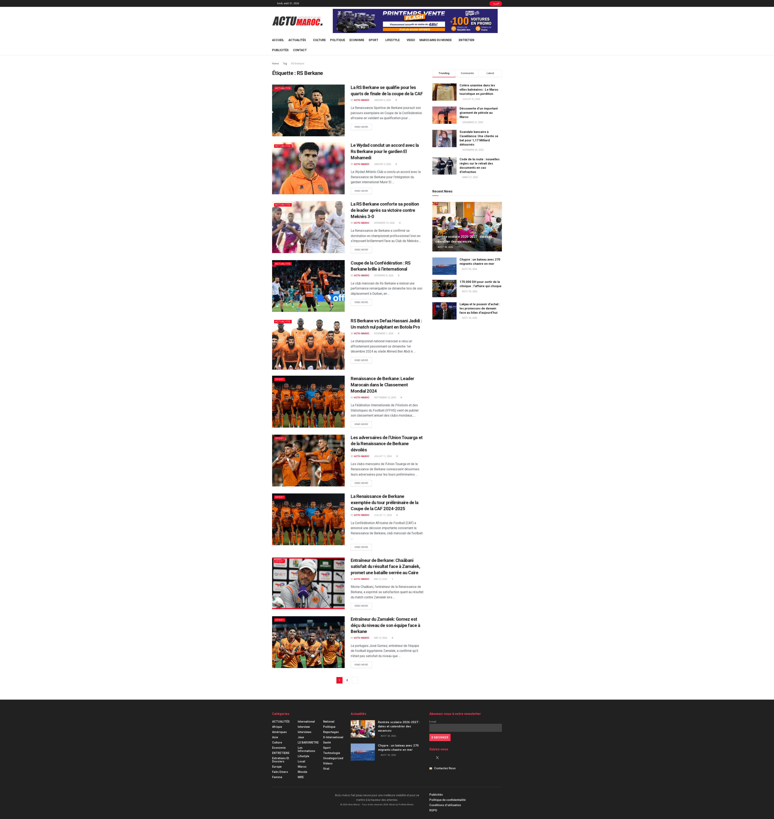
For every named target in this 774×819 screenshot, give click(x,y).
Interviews (304, 732)
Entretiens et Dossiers (280, 760)
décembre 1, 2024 (383, 333)
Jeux (301, 737)
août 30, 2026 (445, 247)
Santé (327, 742)
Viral (326, 768)
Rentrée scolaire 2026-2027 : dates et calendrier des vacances (399, 726)
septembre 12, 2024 (384, 397)
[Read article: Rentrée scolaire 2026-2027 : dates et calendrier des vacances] (467, 227)
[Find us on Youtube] (444, 758)
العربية (496, 3)
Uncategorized (333, 758)
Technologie (331, 753)
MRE (301, 777)
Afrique (277, 726)
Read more (363, 126)
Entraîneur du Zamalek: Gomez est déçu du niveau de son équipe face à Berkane (385, 625)
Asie (275, 737)
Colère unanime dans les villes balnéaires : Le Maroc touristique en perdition (479, 90)
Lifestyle (392, 40)
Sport (373, 40)
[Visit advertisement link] (415, 21)
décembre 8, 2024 (383, 275)
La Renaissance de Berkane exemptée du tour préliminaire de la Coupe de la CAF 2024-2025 (384, 502)
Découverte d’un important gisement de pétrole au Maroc (479, 113)
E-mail (432, 721)
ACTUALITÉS (297, 40)
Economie (357, 40)
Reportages (331, 732)
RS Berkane (297, 63)
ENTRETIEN (466, 40)
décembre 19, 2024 (383, 223)
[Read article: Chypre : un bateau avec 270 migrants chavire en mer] (444, 266)
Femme (277, 777)
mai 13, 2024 (380, 579)
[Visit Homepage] (297, 21)
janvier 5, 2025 (382, 100)
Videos (328, 763)
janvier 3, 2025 (382, 164)
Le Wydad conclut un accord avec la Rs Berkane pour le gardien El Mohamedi (385, 151)
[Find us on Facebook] (430, 758)
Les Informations (306, 749)
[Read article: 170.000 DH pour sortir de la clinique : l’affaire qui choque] (444, 288)
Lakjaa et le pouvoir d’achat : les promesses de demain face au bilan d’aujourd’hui (480, 308)
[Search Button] (500, 45)
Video (411, 40)
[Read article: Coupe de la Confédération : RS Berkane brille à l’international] (308, 286)
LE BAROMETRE (308, 742)
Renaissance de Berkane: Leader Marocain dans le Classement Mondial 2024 (382, 385)
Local (301, 761)
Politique (337, 40)
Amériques (279, 732)
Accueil (278, 40)
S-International (333, 737)
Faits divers (280, 772)
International (306, 721)
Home (275, 63)
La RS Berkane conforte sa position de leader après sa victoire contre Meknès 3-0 (385, 210)
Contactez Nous (445, 768)
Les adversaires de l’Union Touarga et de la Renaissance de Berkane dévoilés (387, 444)
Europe (277, 766)
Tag (285, 63)
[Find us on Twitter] (437, 758)
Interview (304, 726)
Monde (302, 772)
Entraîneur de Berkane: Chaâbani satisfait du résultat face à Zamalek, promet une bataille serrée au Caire (385, 566)
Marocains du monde (435, 40)
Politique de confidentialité (447, 799)
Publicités (280, 50)
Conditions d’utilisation (445, 805)
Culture (319, 40)
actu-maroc (361, 100)
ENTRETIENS (280, 753)
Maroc (302, 766)
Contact (300, 50)
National (328, 721)
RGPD (433, 810)
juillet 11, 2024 (382, 456)
